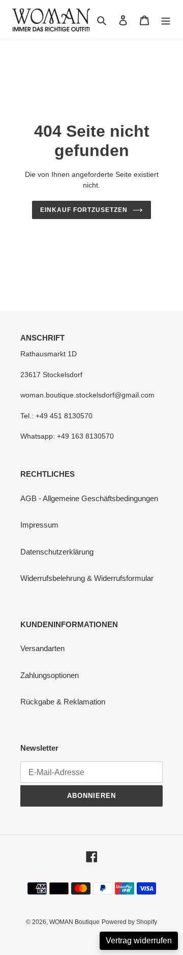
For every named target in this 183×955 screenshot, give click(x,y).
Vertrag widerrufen (139, 940)
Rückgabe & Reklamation (62, 701)
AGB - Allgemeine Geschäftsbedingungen (89, 498)
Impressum (39, 524)
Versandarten (42, 648)
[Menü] (165, 20)
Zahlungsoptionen (49, 675)
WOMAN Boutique (74, 922)
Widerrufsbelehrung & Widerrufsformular (87, 578)
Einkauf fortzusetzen (83, 209)
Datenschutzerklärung (57, 551)
